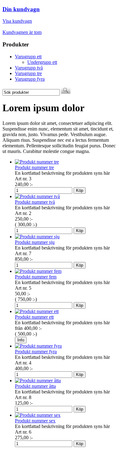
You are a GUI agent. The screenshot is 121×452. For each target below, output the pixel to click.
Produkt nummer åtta (35, 386)
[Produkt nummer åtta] (38, 380)
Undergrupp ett (42, 62)
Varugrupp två (29, 67)
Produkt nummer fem (35, 276)
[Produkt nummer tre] (37, 161)
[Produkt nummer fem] (38, 271)
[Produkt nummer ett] (37, 311)
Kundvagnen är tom (22, 32)
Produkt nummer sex (35, 420)
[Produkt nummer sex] (37, 415)
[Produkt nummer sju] (37, 236)
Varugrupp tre (28, 73)
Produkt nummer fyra (36, 351)
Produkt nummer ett (34, 317)
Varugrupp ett (28, 56)
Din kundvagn (21, 9)
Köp (79, 190)
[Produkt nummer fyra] (38, 346)
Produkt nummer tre (34, 167)
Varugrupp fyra (30, 79)
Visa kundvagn (17, 21)
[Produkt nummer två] (37, 196)
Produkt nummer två (35, 202)
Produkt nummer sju (35, 242)
